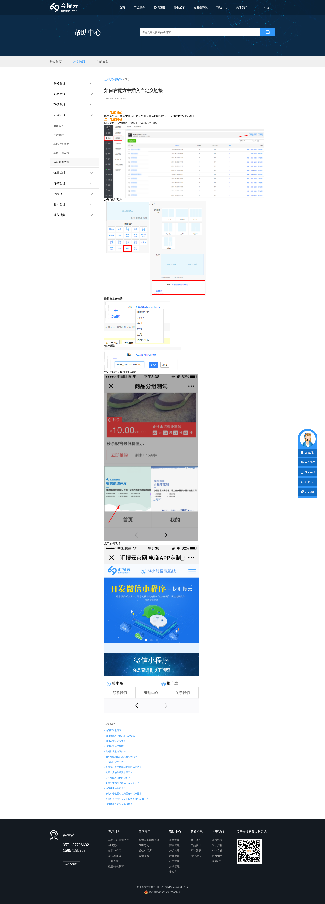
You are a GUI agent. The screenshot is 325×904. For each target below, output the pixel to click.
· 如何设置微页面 (112, 730)
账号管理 (174, 840)
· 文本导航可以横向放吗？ (117, 777)
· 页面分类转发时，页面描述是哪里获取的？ (126, 799)
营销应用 (159, 7)
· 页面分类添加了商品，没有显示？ (121, 783)
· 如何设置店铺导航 (114, 746)
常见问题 (79, 61)
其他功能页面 (61, 143)
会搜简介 (217, 840)
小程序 (173, 871)
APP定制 (113, 845)
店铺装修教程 (61, 161)
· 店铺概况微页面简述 (115, 751)
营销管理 (174, 850)
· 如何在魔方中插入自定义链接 (119, 735)
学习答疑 (196, 850)
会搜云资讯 (201, 7)
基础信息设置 (61, 152)
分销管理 (174, 866)
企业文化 (217, 850)
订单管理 (174, 861)
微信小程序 (114, 850)
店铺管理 (174, 855)
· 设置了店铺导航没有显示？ (118, 772)
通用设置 (58, 125)
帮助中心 (222, 7)
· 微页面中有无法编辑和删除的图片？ (123, 767)
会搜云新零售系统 (118, 840)
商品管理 (174, 845)
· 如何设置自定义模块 (115, 741)
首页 (122, 7)
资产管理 (58, 134)
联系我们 (217, 861)
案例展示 (179, 7)
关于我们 (242, 7)
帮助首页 (56, 61)
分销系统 (113, 861)
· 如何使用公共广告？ (115, 788)
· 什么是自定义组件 (114, 762)
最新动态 (196, 840)
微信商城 (144, 855)
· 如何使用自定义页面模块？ (118, 804)
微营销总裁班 (116, 866)
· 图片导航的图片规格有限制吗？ (120, 756)
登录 (266, 7)
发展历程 (217, 845)
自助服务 (102, 61)
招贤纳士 (217, 855)
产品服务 (139, 7)
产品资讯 (196, 845)
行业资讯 (196, 855)
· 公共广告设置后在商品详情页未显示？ (124, 793)
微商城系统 (114, 855)
